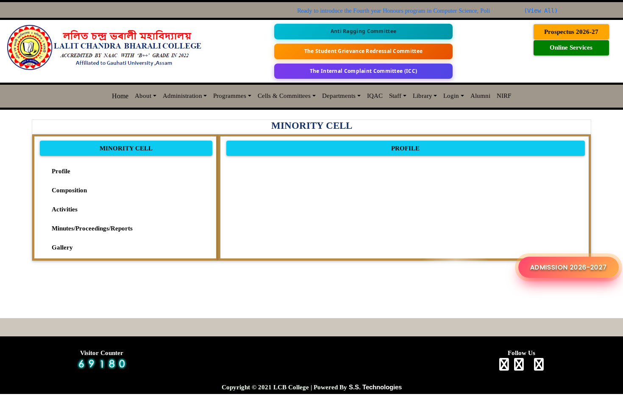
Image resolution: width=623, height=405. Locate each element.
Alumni (480, 95)
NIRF (504, 95)
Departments (339, 95)
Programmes (229, 95)
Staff (395, 95)
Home (120, 96)
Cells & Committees (284, 95)
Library (422, 95)
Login (451, 95)
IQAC (375, 95)
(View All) (541, 10)
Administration (182, 95)
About (143, 95)
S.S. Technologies (375, 387)
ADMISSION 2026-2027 (568, 267)
